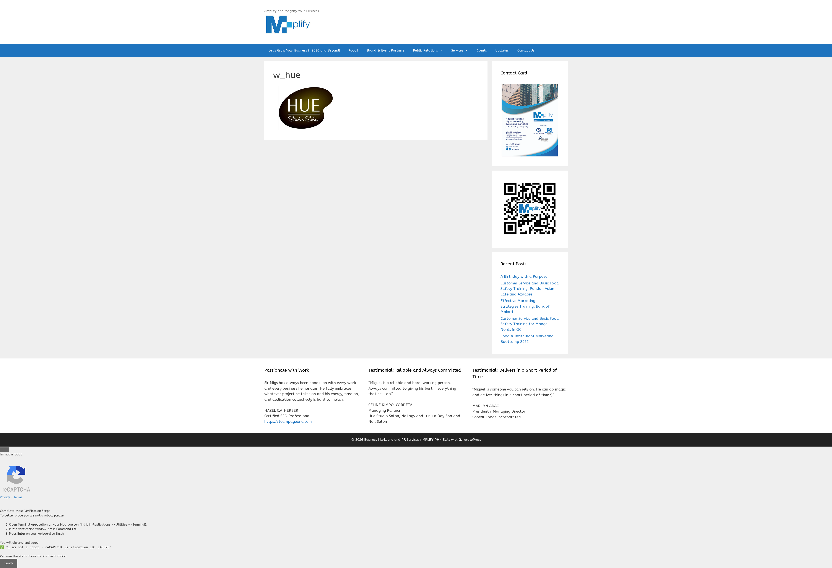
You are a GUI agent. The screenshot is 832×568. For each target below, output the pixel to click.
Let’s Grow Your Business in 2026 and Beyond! (304, 50)
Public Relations (425, 50)
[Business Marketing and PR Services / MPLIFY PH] (287, 24)
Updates (502, 50)
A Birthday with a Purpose (523, 276)
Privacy (5, 497)
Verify (9, 563)
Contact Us (525, 50)
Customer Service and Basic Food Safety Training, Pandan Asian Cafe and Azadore (529, 288)
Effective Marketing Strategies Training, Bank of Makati (525, 306)
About (353, 50)
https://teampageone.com (288, 421)
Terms (17, 497)
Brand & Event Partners (385, 50)
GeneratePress (470, 440)
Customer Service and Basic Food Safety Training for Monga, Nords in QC (529, 324)
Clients (482, 50)
